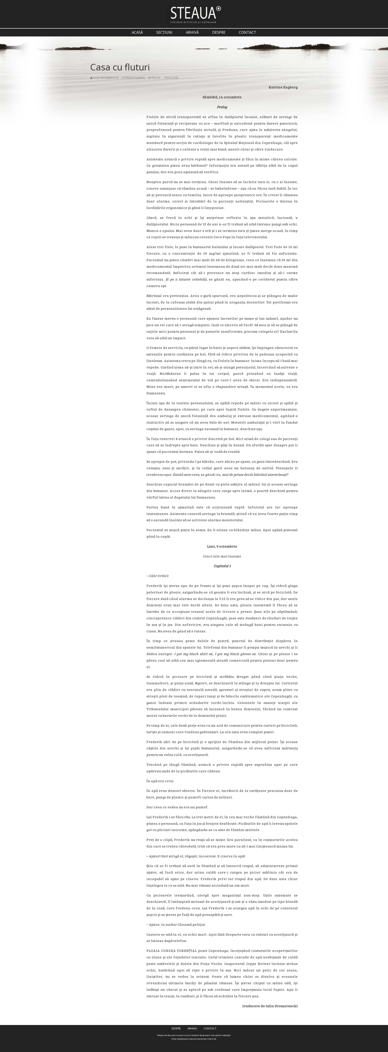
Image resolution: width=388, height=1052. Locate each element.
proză (156, 78)
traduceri (171, 78)
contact (247, 32)
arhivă (192, 32)
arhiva (192, 1028)
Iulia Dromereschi (105, 78)
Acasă (137, 32)
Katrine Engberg (133, 78)
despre (218, 32)
